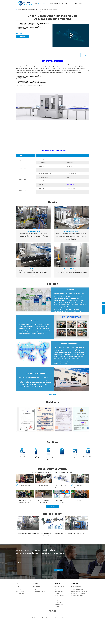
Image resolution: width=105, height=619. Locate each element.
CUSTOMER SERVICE (21, 593)
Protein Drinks (88, 457)
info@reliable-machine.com (80, 591)
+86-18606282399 (77, 586)
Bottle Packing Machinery (39, 591)
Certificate (64, 55)
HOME (17, 586)
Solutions (74, 55)
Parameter (35, 55)
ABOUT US (18, 590)
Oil (62, 458)
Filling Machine (36, 586)
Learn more (52, 506)
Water (22, 457)
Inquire (23, 36)
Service (84, 55)
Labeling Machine (37, 590)
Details (45, 55)
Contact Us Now (52, 394)
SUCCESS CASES (20, 591)
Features (53, 55)
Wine (75, 457)
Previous (53, 35)
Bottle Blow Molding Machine (40, 588)
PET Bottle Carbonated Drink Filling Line (59, 591)
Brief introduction (22, 55)
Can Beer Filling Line (59, 595)
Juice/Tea (35, 457)
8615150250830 (79, 590)
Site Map (72, 617)
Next (86, 35)
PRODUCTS (18, 588)
